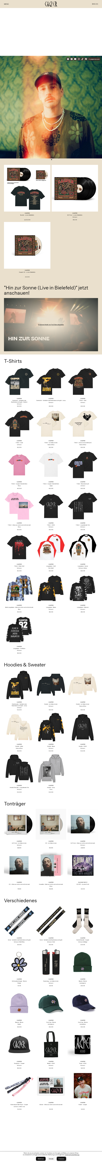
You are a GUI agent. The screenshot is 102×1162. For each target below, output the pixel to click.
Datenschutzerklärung (72, 1155)
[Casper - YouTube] (75, 59)
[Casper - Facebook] (86, 59)
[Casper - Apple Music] (71, 59)
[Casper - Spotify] (68, 59)
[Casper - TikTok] (82, 59)
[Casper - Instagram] (78, 59)
